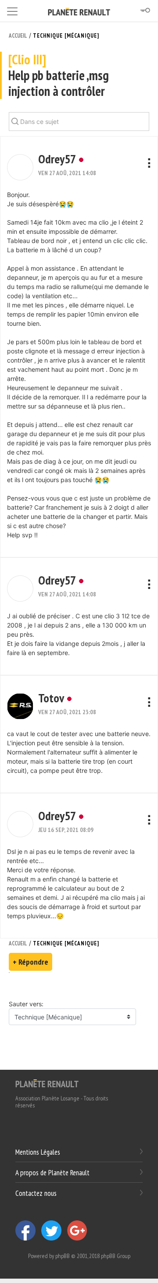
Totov (51, 698)
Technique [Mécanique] (66, 35)
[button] (20, 167)
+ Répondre (30, 962)
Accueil (18, 35)
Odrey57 (57, 159)
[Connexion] (145, 10)
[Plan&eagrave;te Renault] (47, 1083)
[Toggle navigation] (12, 10)
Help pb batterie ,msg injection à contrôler (58, 75)
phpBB (62, 1256)
